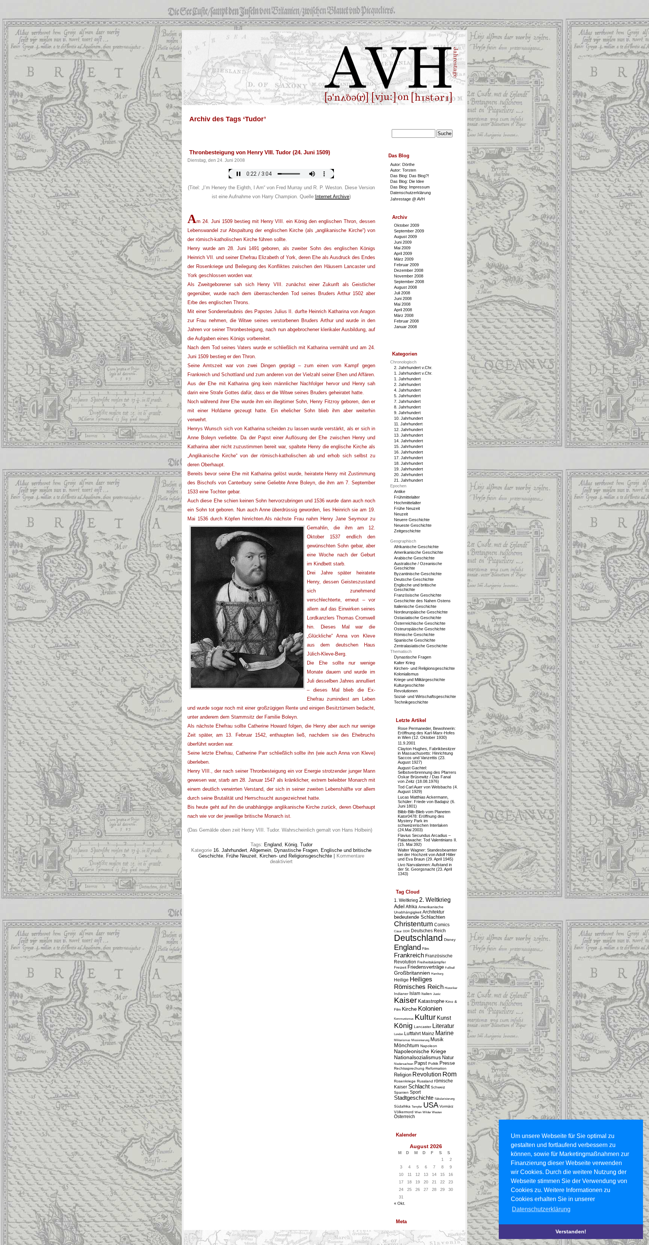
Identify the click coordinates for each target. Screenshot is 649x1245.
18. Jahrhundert (408, 463)
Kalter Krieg (404, 662)
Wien (418, 1112)
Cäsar (398, 931)
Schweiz (438, 1087)
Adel (399, 906)
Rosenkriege (405, 1081)
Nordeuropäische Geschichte (421, 612)
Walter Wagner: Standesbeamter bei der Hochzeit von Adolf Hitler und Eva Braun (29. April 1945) (427, 854)
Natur (448, 1057)
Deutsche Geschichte (414, 579)
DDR (406, 931)
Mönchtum (406, 1045)
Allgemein (260, 850)
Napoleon (428, 1046)
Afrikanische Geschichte (416, 546)
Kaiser (405, 1000)
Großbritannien (412, 973)
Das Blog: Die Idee (407, 181)
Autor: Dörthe (402, 164)
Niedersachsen (403, 1064)
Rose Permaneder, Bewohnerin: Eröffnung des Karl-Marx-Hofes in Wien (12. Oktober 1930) (427, 733)
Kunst (444, 1017)
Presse (447, 1063)
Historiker (451, 988)
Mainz (428, 1033)
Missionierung (420, 1040)
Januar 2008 (405, 326)
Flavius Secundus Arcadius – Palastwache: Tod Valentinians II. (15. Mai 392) (427, 840)
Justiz (437, 994)
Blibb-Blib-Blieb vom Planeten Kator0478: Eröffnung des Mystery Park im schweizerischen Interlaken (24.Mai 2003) (424, 820)
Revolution (426, 1074)
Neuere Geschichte (412, 519)
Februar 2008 (406, 321)
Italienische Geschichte (415, 606)
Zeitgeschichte (407, 531)
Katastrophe (431, 1001)
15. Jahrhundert (408, 446)
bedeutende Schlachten (419, 917)
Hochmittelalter (407, 502)
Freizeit (400, 967)
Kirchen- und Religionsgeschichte (296, 856)
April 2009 (403, 253)
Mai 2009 (402, 248)
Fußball (450, 967)
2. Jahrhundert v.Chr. (413, 367)
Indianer (401, 994)
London (398, 1034)
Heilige (401, 979)
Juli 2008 (402, 293)
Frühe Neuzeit (241, 856)
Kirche (409, 1009)
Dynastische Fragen (296, 850)
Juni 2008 (403, 298)
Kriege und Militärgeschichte (419, 679)
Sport (415, 1092)
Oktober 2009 (406, 225)
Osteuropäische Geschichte (419, 629)
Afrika (411, 906)
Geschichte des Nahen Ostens (422, 600)
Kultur (425, 1017)
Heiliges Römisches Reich (419, 983)
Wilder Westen (432, 1112)
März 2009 (404, 259)
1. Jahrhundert (407, 379)
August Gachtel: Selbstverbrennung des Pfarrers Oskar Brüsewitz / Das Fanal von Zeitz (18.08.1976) (427, 775)
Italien (426, 994)
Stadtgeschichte (413, 1097)
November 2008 (408, 276)
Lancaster (422, 1027)
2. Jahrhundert (407, 384)
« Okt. (399, 1203)
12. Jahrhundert (408, 429)
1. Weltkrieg (406, 900)
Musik (437, 1039)
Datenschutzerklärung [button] (541, 1209)
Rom (449, 1074)
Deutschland (418, 938)
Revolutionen (406, 691)
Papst (420, 1063)
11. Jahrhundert (408, 424)
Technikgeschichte (411, 702)
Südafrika (402, 1106)
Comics (442, 924)
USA (430, 1105)
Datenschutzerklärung (410, 192)
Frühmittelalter (407, 497)
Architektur (433, 911)
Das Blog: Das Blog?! (409, 175)
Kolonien (430, 1008)
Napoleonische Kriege (420, 1051)
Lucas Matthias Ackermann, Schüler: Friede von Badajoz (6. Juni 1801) (426, 801)
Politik (433, 1063)
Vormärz (446, 1106)
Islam (414, 993)
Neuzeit (401, 514)
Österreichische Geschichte (419, 623)
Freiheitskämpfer (431, 962)
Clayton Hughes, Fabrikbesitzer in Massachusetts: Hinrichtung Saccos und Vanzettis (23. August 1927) (427, 755)
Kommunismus (404, 1018)
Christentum (413, 924)
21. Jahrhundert (408, 480)
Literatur (443, 1026)
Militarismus (402, 1040)
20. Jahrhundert (408, 474)
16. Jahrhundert (230, 850)
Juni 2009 (403, 242)
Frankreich (409, 955)
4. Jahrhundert (407, 390)
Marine (444, 1033)
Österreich (404, 1116)
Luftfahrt (412, 1033)
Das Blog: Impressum (410, 187)
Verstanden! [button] (570, 1231)
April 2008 (403, 309)
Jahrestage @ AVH (407, 199)
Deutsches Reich (428, 930)
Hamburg (437, 973)
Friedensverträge (426, 967)
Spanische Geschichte (414, 640)
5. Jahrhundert (407, 395)
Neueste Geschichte (413, 525)
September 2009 (409, 231)
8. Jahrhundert (407, 407)
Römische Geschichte (414, 634)
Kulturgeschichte (409, 685)
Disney (450, 940)
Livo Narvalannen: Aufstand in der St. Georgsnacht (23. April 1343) (425, 869)
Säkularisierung (444, 1098)
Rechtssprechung (409, 1068)
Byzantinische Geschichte (418, 573)
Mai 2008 (402, 304)
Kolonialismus (406, 674)
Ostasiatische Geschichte (417, 617)
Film (425, 949)
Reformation (436, 1068)
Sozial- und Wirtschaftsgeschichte (425, 696)
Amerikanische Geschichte (418, 552)
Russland (425, 1081)
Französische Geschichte (417, 595)
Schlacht (419, 1086)
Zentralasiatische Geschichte (420, 646)
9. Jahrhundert (407, 412)
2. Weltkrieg (435, 900)
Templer (417, 1106)
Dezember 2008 (408, 270)
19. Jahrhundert (408, 469)
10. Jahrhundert (408, 418)
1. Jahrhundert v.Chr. (413, 373)
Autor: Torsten (403, 170)
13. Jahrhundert (408, 435)
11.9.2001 (406, 743)
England (273, 844)
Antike (399, 491)
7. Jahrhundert (407, 401)
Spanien (401, 1092)
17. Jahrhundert (408, 457)
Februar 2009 (406, 264)
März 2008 (404, 315)
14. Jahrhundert (408, 441)
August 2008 (405, 287)
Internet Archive (332, 196)
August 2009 (405, 236)
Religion (402, 1075)
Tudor (306, 844)
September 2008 (409, 281)
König (291, 844)
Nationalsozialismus (417, 1057)
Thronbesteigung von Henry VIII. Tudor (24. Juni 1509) (259, 152)
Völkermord (404, 1112)
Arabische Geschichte (414, 558)
